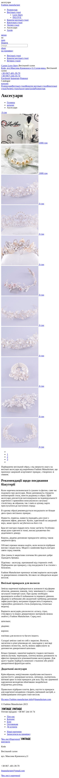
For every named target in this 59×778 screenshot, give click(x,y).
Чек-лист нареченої (10, 775)
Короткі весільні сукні (17, 58)
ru (2, 40)
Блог (9, 721)
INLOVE (17, 17)
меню (4, 35)
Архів (32, 88)
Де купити (12, 727)
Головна (11, 102)
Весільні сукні (14, 55)
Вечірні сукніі (13, 61)
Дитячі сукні (12, 88)
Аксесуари (24, 88)
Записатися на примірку (19, 734)
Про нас (11, 716)
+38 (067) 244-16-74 (10, 76)
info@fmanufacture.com (40, 699)
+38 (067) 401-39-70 (10, 73)
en (4, 40)
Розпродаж (6, 86)
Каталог (11, 719)
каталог (5, 83)
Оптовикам (12, 724)
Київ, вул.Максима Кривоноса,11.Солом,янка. (23, 68)
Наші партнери (14, 731)
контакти (5, 741)
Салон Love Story (10, 65)
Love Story (18, 15)
